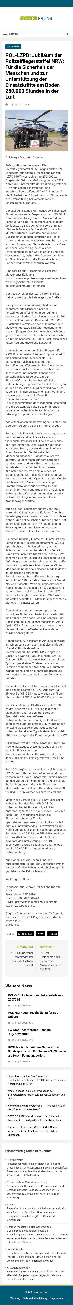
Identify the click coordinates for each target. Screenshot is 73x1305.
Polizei (53, 933)
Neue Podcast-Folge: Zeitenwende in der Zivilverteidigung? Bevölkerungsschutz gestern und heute (36, 1094)
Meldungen (13, 46)
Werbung (15, 1298)
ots (17, 924)
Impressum (57, 1298)
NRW (40, 933)
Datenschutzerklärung (35, 1298)
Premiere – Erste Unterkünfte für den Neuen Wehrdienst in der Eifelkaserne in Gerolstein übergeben (32, 1131)
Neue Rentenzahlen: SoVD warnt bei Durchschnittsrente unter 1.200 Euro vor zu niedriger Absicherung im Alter (37, 1080)
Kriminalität (25, 933)
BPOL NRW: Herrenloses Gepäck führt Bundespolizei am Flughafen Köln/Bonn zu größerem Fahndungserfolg (37, 1051)
